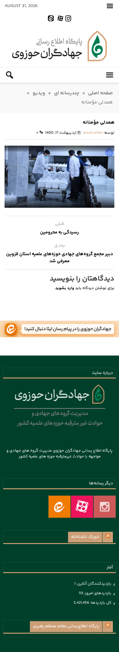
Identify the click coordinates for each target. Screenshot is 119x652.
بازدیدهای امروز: (97, 593)
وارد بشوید (64, 288)
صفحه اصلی (100, 93)
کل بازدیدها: (100, 603)
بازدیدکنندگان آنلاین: (93, 584)
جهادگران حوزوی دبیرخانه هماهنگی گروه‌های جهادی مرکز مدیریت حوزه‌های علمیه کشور (59, 46)
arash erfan (93, 133)
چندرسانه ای (66, 93)
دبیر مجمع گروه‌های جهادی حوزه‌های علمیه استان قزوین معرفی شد (59, 258)
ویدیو (39, 93)
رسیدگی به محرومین (59, 232)
